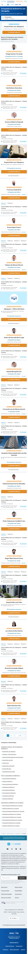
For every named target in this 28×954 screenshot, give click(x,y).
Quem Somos (4, 887)
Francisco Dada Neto (14, 190)
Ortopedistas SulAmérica (8, 796)
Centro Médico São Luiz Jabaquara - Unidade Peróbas (14, 68)
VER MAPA (24, 73)
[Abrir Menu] (2, 4)
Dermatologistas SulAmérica (9, 793)
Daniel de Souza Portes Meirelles (14, 484)
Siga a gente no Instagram (12, 849)
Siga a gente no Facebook (16, 849)
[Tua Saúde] (14, 844)
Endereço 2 (10, 203)
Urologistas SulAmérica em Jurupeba (10, 825)
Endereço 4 (23, 240)
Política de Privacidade (6, 894)
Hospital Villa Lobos (6, 768)
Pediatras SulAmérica (7, 781)
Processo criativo (5, 890)
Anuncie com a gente (6, 897)
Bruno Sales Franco (14, 227)
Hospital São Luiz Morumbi (8, 766)
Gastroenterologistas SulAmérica (10, 784)
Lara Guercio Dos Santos (14, 631)
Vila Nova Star (5, 763)
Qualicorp (23, 949)
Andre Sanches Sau (14, 705)
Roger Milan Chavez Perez (14, 558)
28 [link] (20, 735)
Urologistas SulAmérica (7, 798)
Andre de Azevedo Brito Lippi (14, 337)
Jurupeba (24, 833)
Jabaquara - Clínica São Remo (9, 754)
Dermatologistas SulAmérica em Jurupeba (12, 820)
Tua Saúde (3, 1)
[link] (23, 735)
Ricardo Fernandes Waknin (14, 668)
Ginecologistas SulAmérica (8, 790)
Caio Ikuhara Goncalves (14, 88)
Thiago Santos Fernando (14, 54)
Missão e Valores (18, 887)
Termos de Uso (18, 894)
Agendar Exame (19, 1)
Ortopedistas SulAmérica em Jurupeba (11, 823)
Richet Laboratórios (14, 949)
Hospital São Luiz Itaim (7, 760)
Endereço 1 (3, 203)
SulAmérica (5, 949)
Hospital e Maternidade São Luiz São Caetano (12, 757)
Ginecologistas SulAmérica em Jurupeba (11, 817)
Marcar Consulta (10, 833)
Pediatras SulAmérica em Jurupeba (10, 808)
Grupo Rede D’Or (21, 925)
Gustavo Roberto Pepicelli (14, 122)
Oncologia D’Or (19, 946)
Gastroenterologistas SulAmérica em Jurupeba (13, 811)
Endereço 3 (17, 240)
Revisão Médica (18, 890)
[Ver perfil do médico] (14, 47)
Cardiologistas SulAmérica (8, 787)
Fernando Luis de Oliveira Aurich (14, 409)
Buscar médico (10, 1)
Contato (17, 897)
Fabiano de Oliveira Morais (14, 265)
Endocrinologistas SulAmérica (9, 778)
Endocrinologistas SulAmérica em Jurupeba (12, 805)
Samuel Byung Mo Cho (14, 371)
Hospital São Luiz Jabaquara (14, 26)
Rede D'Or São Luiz (10, 946)
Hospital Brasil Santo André (8, 771)
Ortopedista (17, 833)
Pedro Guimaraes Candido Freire (14, 521)
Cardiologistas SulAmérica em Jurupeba (11, 814)
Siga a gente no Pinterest (20, 849)
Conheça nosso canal (7, 849)
